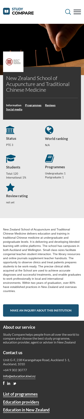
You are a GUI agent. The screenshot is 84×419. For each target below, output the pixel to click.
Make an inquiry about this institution (41, 310)
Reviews (50, 105)
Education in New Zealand (26, 409)
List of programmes (20, 394)
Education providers (21, 402)
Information (13, 105)
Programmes (33, 105)
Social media (14, 109)
